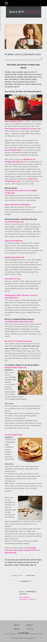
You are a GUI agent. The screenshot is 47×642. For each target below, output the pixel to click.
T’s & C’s (29, 629)
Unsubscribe (23, 633)
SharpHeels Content (27, 599)
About (16, 625)
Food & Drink (30, 575)
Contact (29, 625)
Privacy (17, 629)
